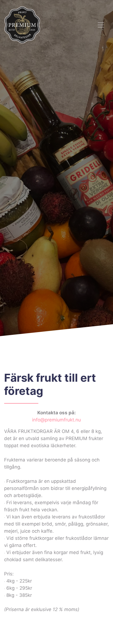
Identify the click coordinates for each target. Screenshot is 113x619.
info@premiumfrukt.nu (56, 420)
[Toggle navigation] (101, 24)
